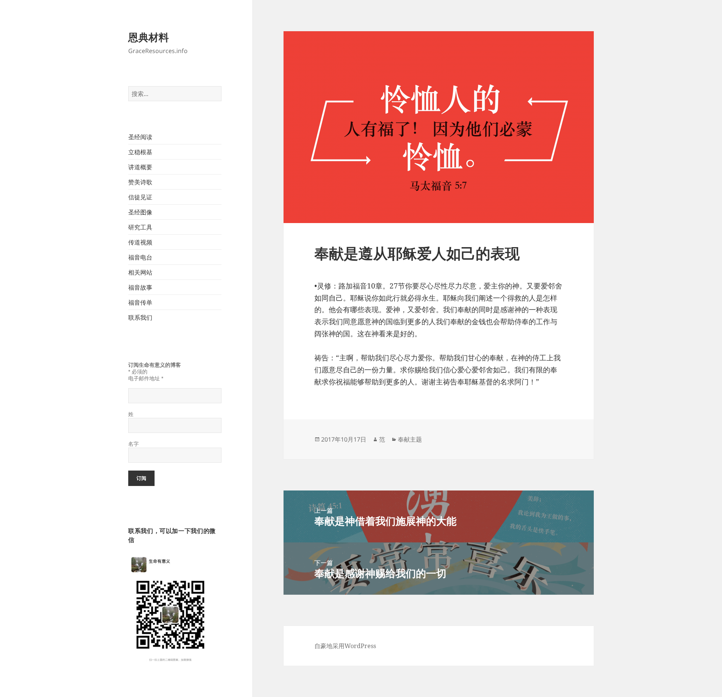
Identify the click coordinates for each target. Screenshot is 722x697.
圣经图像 (140, 212)
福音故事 (140, 287)
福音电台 (140, 257)
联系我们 (140, 317)
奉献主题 (410, 439)
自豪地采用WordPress (345, 646)
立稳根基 (140, 152)
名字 (133, 444)
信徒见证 (140, 197)
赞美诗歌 (140, 182)
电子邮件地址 (145, 378)
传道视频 (140, 242)
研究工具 (140, 227)
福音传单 (140, 302)
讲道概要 (140, 167)
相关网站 (140, 272)
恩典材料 (148, 37)
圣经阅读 (140, 137)
